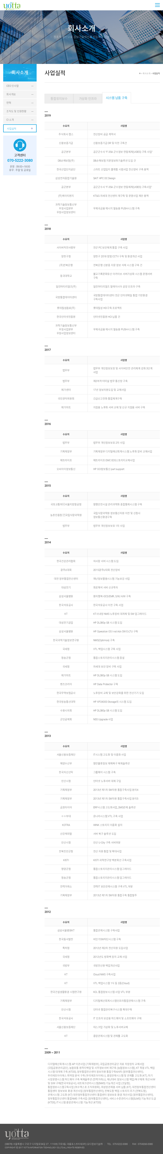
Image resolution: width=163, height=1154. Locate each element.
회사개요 (11, 94)
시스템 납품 (116, 98)
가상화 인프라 (88, 99)
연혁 (8, 102)
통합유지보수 (58, 99)
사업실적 (11, 128)
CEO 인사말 (12, 85)
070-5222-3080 (120, 1144)
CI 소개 (10, 119)
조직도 (16, 111)
